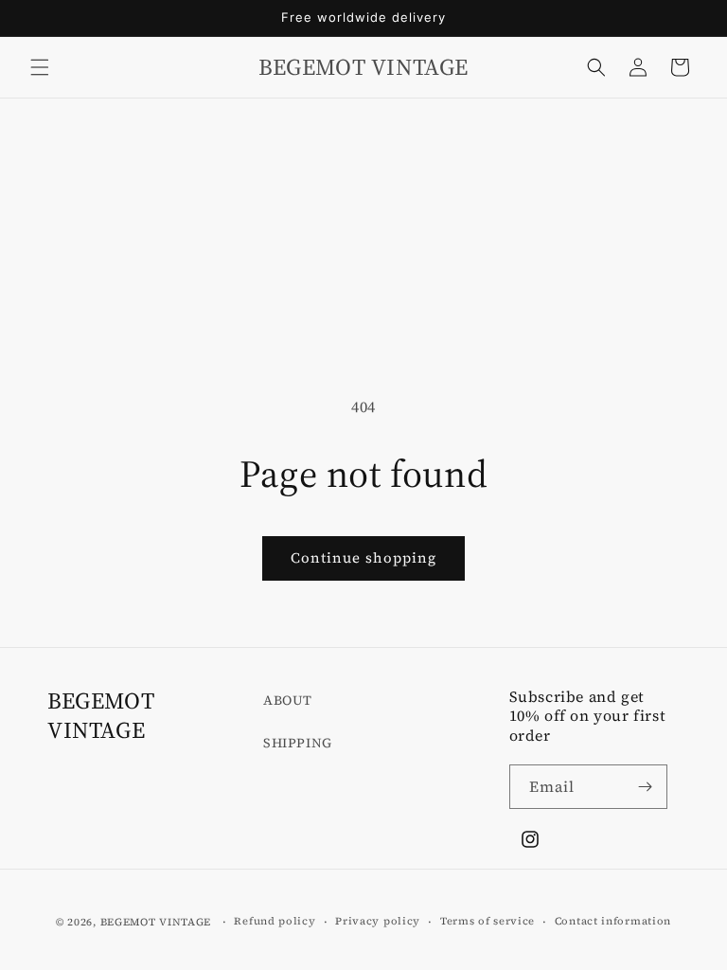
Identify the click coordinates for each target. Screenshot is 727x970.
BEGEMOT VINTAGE (156, 922)
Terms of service (487, 921)
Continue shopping (363, 557)
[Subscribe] (645, 786)
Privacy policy (377, 921)
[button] (40, 67)
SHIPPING (297, 742)
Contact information (613, 921)
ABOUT (287, 700)
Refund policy (274, 921)
